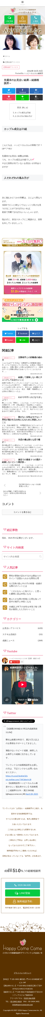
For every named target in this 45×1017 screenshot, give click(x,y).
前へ (3, 42)
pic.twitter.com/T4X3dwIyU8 (18, 779)
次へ (42, 42)
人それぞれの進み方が (23, 116)
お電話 (36, 21)
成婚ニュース (22, 640)
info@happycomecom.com (22, 1005)
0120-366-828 (24, 885)
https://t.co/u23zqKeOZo (17, 776)
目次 (19, 107)
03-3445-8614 (16, 1001)
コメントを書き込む (23, 512)
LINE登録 (9, 21)
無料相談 (22, 21)
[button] (40, 556)
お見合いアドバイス (22, 628)
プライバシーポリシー (22, 973)
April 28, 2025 (32, 794)
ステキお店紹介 (22, 634)
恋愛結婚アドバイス (10, 67)
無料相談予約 (24, 901)
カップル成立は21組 (23, 112)
